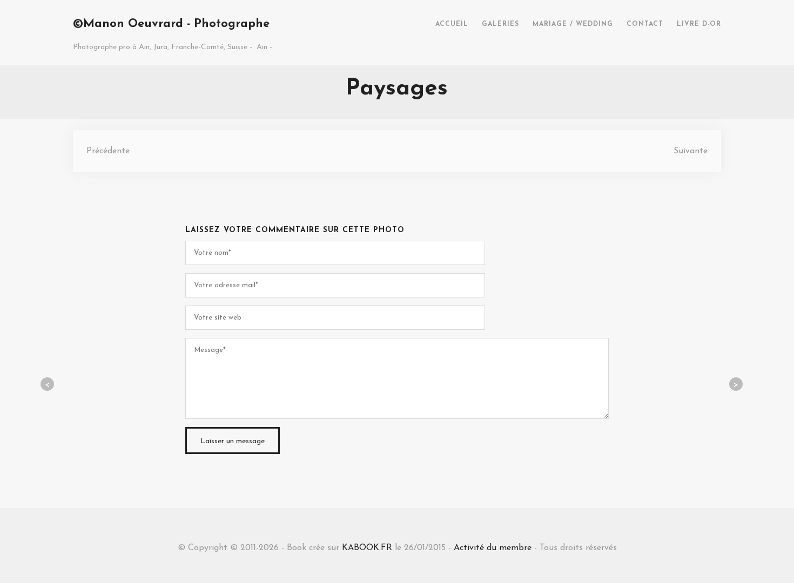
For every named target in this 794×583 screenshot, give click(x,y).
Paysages (397, 88)
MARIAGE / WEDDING (573, 24)
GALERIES (500, 24)
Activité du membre (492, 548)
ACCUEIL (451, 24)
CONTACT (645, 24)
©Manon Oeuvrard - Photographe (171, 24)
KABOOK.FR (367, 548)
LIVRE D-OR (699, 24)
